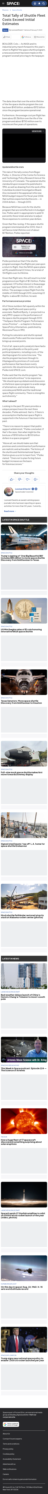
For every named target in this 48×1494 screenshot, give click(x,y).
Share (8, 37)
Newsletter (41, 37)
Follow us (27, 37)
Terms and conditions (11, 1444)
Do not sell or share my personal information (19, 1479)
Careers (6, 1474)
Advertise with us (9, 1464)
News (5, 30)
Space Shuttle (17, 10)
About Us (6, 1434)
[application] (24, 146)
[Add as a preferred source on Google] (11, 1424)
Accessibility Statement (12, 1459)
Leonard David (17, 30)
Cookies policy (8, 1454)
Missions (5, 10)
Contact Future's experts (12, 1439)
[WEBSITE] (36, 489)
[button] (43, 3)
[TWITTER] (33, 489)
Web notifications (9, 1469)
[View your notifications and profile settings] (39, 3)
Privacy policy (8, 1449)
